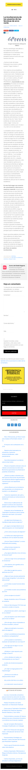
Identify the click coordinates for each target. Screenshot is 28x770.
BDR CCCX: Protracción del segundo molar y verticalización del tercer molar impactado (13, 731)
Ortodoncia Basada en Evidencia (14, 4)
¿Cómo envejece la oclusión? (12, 595)
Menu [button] (15, 9)
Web (5, 331)
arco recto (14, 257)
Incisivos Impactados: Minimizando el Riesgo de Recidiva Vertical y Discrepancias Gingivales (14, 753)
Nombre (6, 315)
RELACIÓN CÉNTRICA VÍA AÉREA (13, 680)
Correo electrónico (9, 323)
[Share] (4, 32)
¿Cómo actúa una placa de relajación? (14, 532)
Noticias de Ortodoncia (15, 690)
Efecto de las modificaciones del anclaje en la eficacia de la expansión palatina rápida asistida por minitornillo (12, 504)
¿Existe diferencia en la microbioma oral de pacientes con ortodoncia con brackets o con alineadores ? (13, 489)
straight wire (12, 259)
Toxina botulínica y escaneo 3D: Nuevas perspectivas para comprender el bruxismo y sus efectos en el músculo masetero (14, 718)
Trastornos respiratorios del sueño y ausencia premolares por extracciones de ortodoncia (13, 497)
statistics (6, 259)
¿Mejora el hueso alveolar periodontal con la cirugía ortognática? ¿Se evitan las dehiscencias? (13, 578)
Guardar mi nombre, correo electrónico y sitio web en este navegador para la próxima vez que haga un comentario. (13, 344)
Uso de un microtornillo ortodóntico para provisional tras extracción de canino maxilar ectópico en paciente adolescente (13, 697)
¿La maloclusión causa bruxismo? (13, 684)
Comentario (7, 295)
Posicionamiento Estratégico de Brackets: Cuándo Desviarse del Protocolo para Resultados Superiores (13, 739)
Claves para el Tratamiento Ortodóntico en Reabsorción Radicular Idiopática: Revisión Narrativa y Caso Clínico (14, 710)
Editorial (13, 256)
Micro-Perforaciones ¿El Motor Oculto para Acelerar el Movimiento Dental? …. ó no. (13, 439)
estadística (20, 257)
